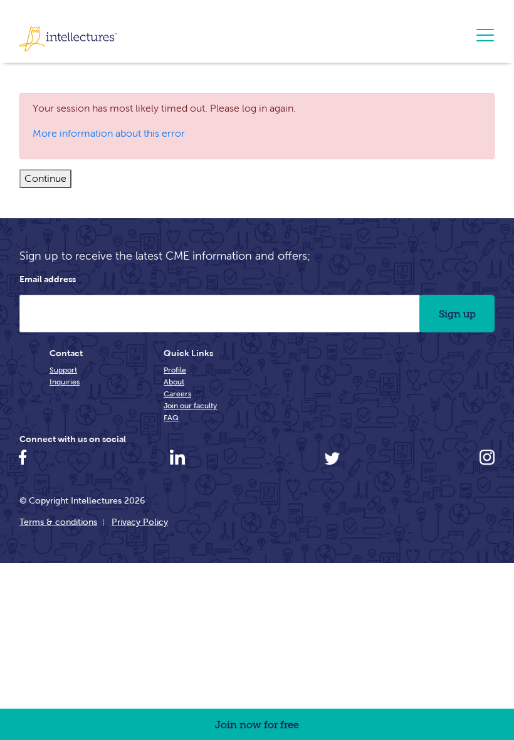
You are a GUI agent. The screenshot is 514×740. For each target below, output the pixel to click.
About (174, 381)
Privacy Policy (140, 522)
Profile (175, 369)
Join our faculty (190, 405)
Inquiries (65, 381)
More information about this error (109, 133)
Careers (177, 393)
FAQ (171, 417)
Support (63, 369)
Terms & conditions (58, 522)
